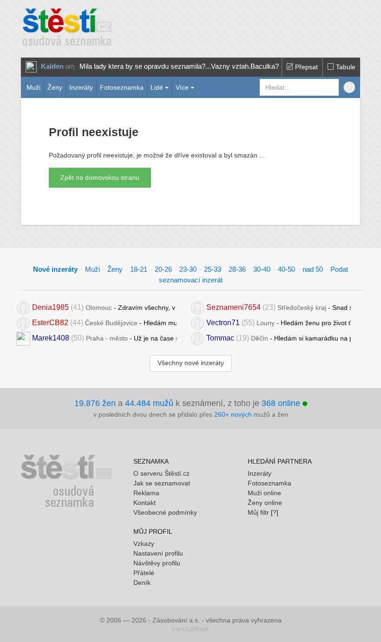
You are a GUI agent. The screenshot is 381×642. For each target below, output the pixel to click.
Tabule (344, 67)
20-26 (163, 269)
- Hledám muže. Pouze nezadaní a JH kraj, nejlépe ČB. (104, 323)
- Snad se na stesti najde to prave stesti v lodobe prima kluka (278, 307)
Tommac (220, 338)
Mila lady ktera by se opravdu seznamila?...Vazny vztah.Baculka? (179, 66)
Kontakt (144, 502)
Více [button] (182, 87)
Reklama (146, 493)
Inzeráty (81, 87)
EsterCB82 (50, 323)
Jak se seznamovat (161, 483)
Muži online (264, 493)
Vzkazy (143, 543)
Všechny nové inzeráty (191, 363)
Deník (142, 582)
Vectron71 (223, 323)
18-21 (138, 269)
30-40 (261, 269)
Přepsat (305, 67)
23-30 (188, 269)
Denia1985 (50, 307)
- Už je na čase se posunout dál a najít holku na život (104, 338)
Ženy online (265, 502)
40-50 (286, 269)
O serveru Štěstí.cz (161, 473)
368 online (282, 403)
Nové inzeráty (55, 269)
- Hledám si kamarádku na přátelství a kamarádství (278, 338)
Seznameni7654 (233, 307)
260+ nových (233, 414)
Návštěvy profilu (156, 563)
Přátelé (143, 572)
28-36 (237, 269)
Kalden (52, 66)
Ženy (54, 87)
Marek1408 (50, 338)
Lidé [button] (157, 87)
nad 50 (312, 269)
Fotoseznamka (122, 87)
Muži (33, 87)
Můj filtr (258, 512)
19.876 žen (95, 403)
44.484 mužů (149, 403)
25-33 (212, 269)
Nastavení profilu (158, 553)
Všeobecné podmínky (165, 512)
